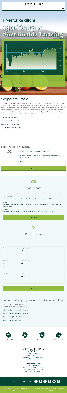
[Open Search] (63, 9)
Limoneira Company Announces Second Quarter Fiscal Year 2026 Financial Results (39, 156)
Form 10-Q (22, 162)
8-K (22, 251)
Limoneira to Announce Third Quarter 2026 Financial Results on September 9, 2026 (28, 199)
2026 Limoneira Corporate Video (11, 127)
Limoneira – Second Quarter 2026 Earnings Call (34, 151)
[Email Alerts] (25, 334)
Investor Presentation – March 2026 (12, 117)
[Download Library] (42, 334)
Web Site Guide (9, 388)
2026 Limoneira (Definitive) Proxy (13, 317)
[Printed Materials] (8, 334)
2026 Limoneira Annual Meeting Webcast (15, 313)
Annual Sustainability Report (10, 121)
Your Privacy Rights (17, 390)
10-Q (22, 276)
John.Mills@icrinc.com (33, 371)
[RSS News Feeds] (58, 334)
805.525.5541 (33, 361)
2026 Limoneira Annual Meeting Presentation (16, 310)
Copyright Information (23, 388)
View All (32, 168)
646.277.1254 (33, 373)
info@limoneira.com (33, 359)
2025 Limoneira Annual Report (10, 124)
